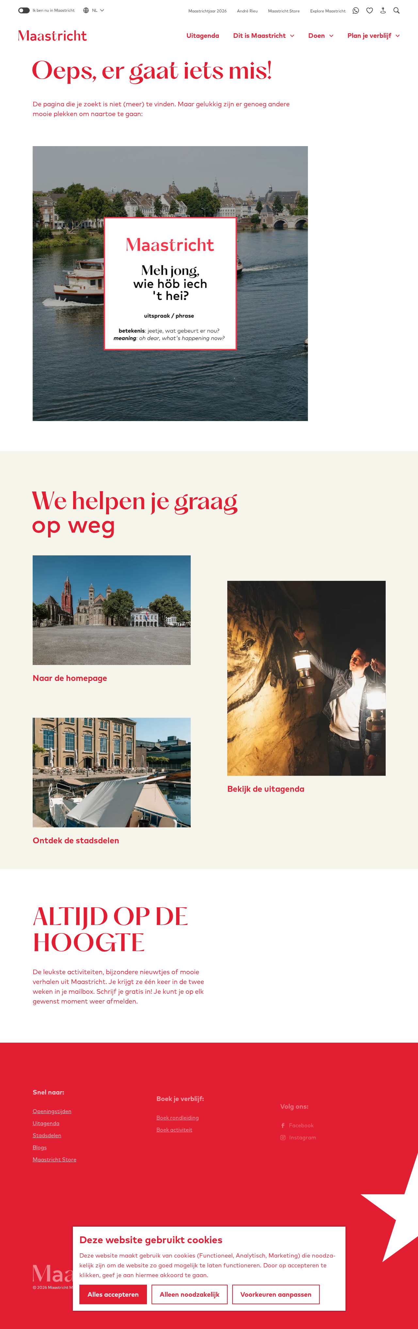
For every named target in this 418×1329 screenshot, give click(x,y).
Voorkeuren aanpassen (276, 1294)
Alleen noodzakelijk (189, 1294)
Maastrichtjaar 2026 (207, 10)
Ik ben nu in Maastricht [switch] (53, 10)
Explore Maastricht (328, 10)
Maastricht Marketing (68, 1287)
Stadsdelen (47, 1135)
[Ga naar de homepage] (52, 35)
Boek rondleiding (177, 1117)
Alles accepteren (113, 1294)
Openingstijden (52, 1111)
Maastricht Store (284, 10)
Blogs (40, 1147)
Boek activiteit (174, 1129)
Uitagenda (46, 1123)
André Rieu (247, 10)
